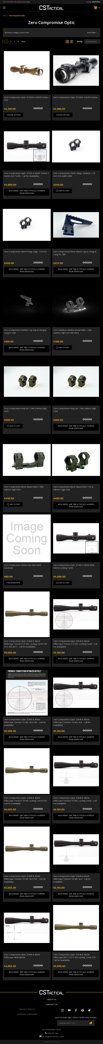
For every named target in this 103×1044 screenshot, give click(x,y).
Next (24, 41)
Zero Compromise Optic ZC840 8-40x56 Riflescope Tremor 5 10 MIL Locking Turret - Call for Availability (75, 644)
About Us (51, 1000)
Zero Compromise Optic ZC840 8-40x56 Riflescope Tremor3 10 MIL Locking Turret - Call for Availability (75, 801)
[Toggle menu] (12, 7)
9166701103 (96, 2)
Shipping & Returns (27, 1014)
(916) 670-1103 (52, 1033)
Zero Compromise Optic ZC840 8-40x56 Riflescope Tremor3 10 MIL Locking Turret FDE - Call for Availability (26, 801)
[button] (51, 32)
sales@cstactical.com (53, 1037)
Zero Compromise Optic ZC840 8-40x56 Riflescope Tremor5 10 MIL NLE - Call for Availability (72, 722)
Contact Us (51, 1004)
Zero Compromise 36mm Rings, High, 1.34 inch (25, 251)
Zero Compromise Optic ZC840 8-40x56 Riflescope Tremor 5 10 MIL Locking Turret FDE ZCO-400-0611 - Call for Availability (25, 644)
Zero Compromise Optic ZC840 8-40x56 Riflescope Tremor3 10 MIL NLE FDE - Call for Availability (25, 879)
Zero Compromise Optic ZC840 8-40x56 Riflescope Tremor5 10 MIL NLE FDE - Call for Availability (25, 722)
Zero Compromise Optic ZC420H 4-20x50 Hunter (75, 97)
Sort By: (79, 41)
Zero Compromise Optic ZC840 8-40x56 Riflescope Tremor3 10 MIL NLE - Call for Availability (72, 879)
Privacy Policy (27, 1009)
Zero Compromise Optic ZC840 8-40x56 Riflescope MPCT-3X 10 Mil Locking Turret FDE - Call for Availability (75, 957)
